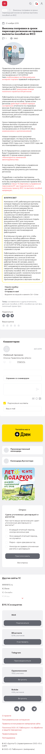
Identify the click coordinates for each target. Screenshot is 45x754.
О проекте (6, 716)
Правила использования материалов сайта (21, 724)
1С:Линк (5, 589)
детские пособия (9, 304)
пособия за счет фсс (33, 304)
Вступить (22, 680)
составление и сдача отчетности (22, 302)
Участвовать (22, 642)
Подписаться (22, 623)
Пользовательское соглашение (16, 720)
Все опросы (22, 563)
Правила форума (9, 734)
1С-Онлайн (7, 592)
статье (13, 184)
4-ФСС (21, 304)
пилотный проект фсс (11, 306)
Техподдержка (8, 738)
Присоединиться (22, 661)
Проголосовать (22, 556)
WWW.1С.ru (7, 585)
